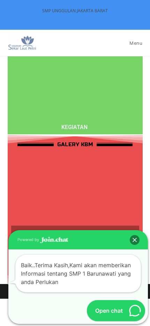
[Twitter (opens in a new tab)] (64, 18)
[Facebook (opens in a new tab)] (72, 18)
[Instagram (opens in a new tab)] (80, 18)
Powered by (28, 239)
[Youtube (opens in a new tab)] (87, 18)
